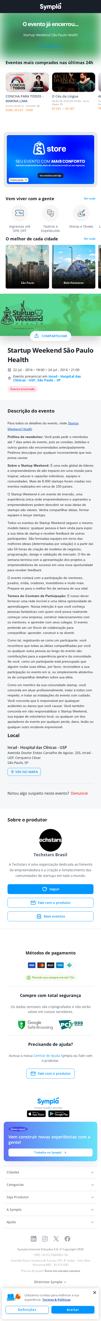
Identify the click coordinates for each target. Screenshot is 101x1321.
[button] (13, 1297)
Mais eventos (54, 916)
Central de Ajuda (47, 1055)
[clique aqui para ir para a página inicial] (50, 6)
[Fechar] (94, 1292)
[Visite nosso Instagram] (45, 1239)
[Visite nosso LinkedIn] (33, 1239)
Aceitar (73, 1309)
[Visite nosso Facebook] (67, 1239)
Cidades (13, 1172)
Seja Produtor (18, 1197)
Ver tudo (89, 198)
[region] (50, 1303)
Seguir (54, 889)
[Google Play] (58, 1113)
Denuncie (79, 793)
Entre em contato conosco (62, 1271)
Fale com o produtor (54, 902)
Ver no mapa (26, 772)
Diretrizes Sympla (48, 1282)
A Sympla (14, 1209)
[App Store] (36, 1113)
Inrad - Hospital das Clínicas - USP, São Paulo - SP (47, 378)
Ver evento (51, 46)
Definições (27, 1309)
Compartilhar (54, 336)
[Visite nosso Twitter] (56, 1239)
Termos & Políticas (56, 1300)
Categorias (15, 1184)
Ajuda (11, 1222)
